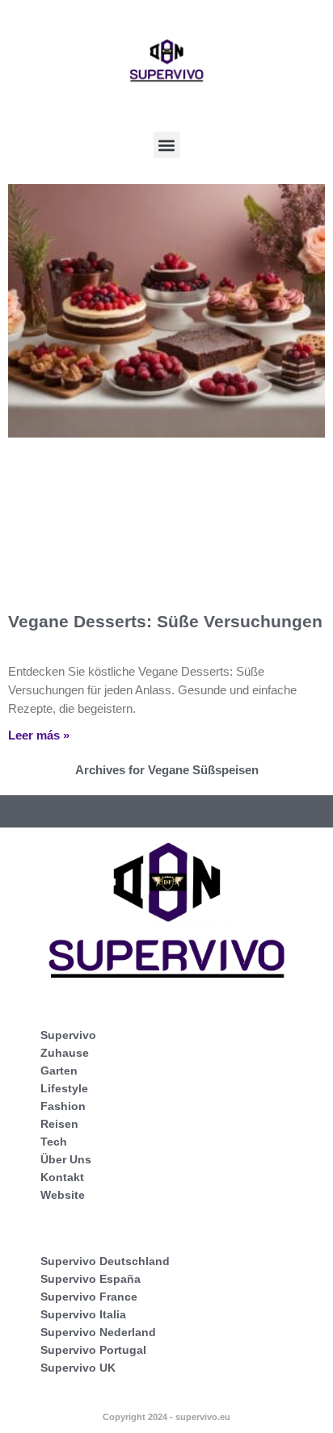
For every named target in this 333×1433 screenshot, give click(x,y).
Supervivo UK (78, 1367)
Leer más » (39, 735)
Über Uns (65, 1159)
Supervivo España (90, 1278)
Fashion (63, 1106)
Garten (59, 1070)
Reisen (59, 1123)
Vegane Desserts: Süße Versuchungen (165, 621)
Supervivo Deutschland (105, 1261)
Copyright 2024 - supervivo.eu (166, 1417)
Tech (53, 1141)
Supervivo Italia (83, 1314)
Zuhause (64, 1052)
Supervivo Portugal (93, 1349)
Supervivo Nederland (98, 1332)
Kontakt (62, 1177)
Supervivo (68, 1035)
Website (62, 1194)
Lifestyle (64, 1088)
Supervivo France (88, 1296)
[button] (167, 145)
